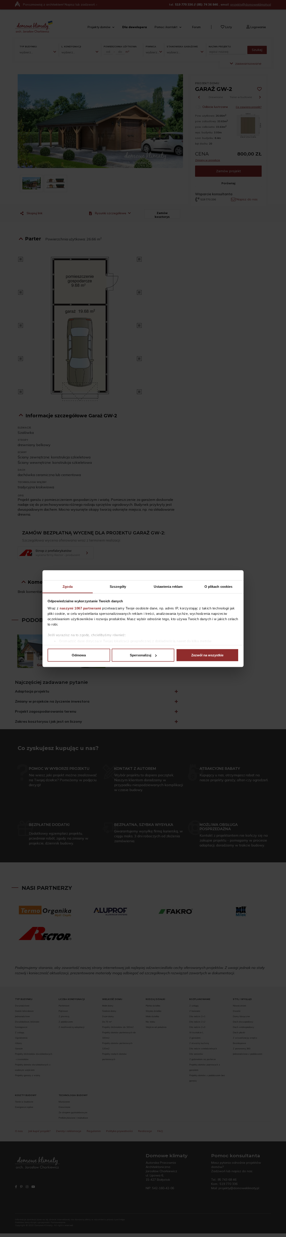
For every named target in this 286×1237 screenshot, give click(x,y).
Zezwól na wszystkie (207, 655)
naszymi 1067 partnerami (80, 608)
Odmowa (79, 655)
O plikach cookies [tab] (218, 586)
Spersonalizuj (140, 655)
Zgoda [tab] (68, 586)
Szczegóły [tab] (118, 586)
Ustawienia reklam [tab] (168, 586)
